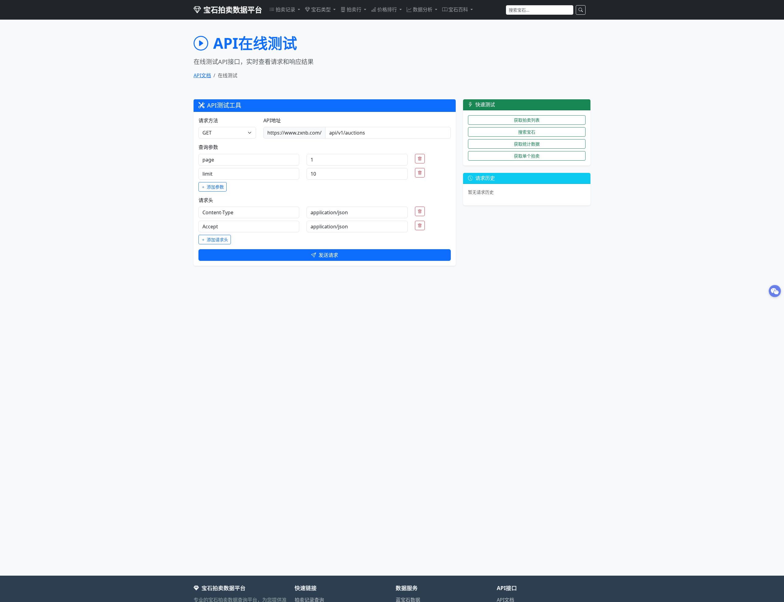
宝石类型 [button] (321, 9)
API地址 (272, 120)
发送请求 (328, 255)
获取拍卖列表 (527, 120)
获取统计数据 (527, 144)
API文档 (202, 75)
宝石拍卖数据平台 (232, 10)
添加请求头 (216, 239)
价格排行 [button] (387, 9)
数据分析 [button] (423, 9)
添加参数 (214, 187)
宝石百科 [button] (458, 9)
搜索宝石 (526, 132)
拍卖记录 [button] (286, 9)
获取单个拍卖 (527, 156)
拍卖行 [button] (355, 9)
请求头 (205, 200)
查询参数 (208, 147)
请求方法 (208, 120)
